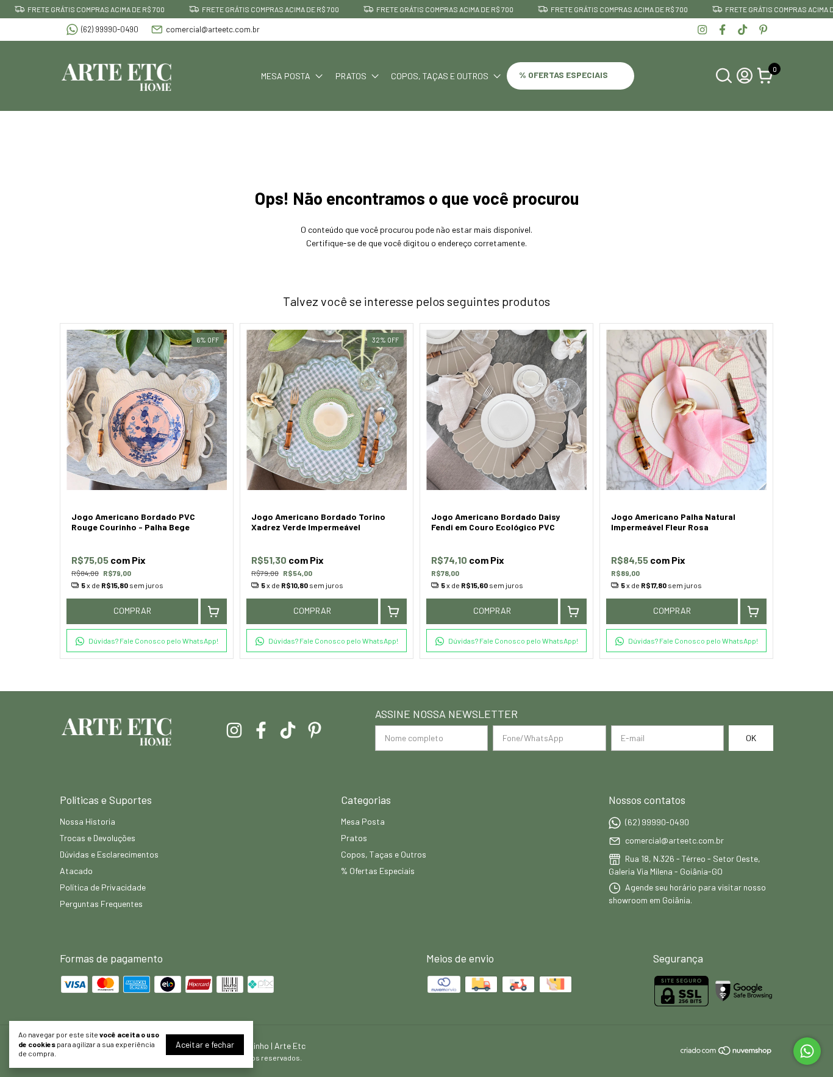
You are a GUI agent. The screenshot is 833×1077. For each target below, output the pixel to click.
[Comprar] (214, 612)
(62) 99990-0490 (109, 29)
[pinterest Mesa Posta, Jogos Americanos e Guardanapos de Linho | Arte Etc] (763, 30)
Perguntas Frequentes (101, 903)
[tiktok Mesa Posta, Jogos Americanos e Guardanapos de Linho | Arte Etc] (742, 30)
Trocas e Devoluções (97, 838)
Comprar (132, 610)
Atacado (76, 871)
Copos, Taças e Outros (439, 76)
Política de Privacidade (103, 887)
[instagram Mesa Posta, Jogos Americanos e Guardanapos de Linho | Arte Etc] (702, 30)
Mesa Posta (285, 76)
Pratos (350, 76)
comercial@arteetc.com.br (213, 29)
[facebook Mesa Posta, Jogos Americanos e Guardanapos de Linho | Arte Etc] (722, 30)
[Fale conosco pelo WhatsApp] (807, 1051)
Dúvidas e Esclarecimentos (109, 854)
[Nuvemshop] (726, 1052)
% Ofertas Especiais (564, 74)
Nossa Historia (87, 821)
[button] (146, 640)
